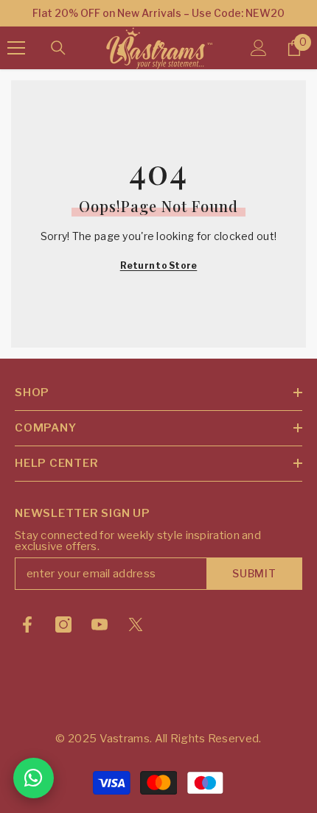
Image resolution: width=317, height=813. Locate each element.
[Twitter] (135, 624)
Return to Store (159, 265)
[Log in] (259, 48)
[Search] (58, 48)
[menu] (16, 48)
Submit (254, 573)
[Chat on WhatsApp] (33, 778)
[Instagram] (63, 624)
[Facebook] (27, 624)
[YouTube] (99, 624)
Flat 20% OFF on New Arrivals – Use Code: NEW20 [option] (158, 13)
